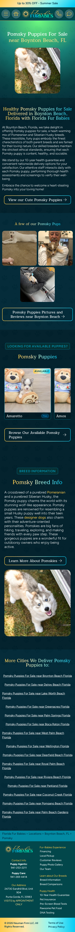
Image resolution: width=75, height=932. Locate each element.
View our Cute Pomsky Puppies (35, 200)
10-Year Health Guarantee (55, 895)
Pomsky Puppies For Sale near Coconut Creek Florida (37, 794)
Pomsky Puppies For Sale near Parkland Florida (37, 786)
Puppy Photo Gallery (51, 864)
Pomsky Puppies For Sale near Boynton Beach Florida (37, 676)
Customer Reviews (51, 860)
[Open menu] (5, 14)
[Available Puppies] (16, 14)
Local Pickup (47, 855)
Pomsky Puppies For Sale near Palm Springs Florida (37, 715)
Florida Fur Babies (13, 833)
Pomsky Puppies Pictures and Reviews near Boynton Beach (37, 314)
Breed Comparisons (51, 884)
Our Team (45, 869)
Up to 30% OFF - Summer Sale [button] (37, 3)
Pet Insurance (48, 899)
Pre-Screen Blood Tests (53, 903)
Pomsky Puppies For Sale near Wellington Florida (37, 746)
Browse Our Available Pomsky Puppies (34, 434)
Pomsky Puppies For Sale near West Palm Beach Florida (33, 735)
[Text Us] (69, 14)
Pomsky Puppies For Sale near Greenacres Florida (37, 706)
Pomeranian (56, 492)
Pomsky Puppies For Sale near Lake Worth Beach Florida (33, 696)
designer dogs (35, 517)
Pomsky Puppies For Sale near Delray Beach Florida (37, 684)
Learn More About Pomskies (33, 561)
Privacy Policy (56, 926)
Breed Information (50, 879)
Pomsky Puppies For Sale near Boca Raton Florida (37, 724)
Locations (35, 833)
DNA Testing (47, 912)
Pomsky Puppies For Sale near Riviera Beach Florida (37, 777)
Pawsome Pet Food (51, 908)
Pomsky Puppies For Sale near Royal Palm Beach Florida (33, 766)
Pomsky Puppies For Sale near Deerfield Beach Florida (37, 755)
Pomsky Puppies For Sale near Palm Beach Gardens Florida (35, 814)
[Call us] (59, 14)
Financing (45, 851)
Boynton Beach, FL (57, 833)
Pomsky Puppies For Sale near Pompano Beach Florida (37, 803)
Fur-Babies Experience (53, 847)
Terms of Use (55, 922)
